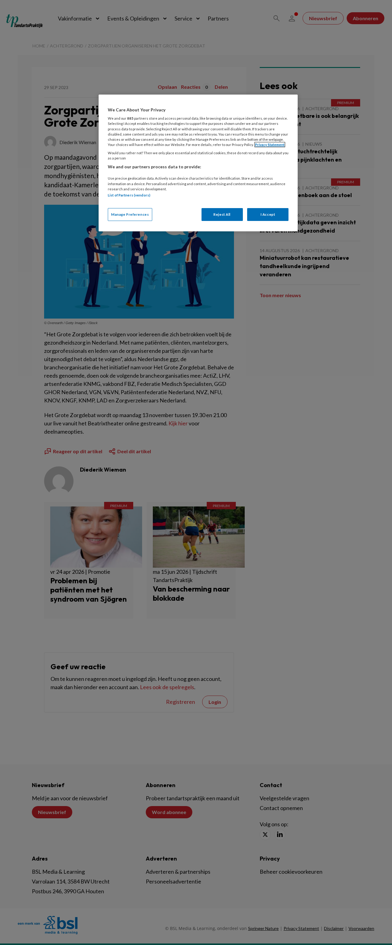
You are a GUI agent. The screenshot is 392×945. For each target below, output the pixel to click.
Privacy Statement (270, 145)
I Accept (268, 214)
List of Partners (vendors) (129, 195)
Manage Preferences (130, 214)
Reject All (222, 214)
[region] (198, 163)
